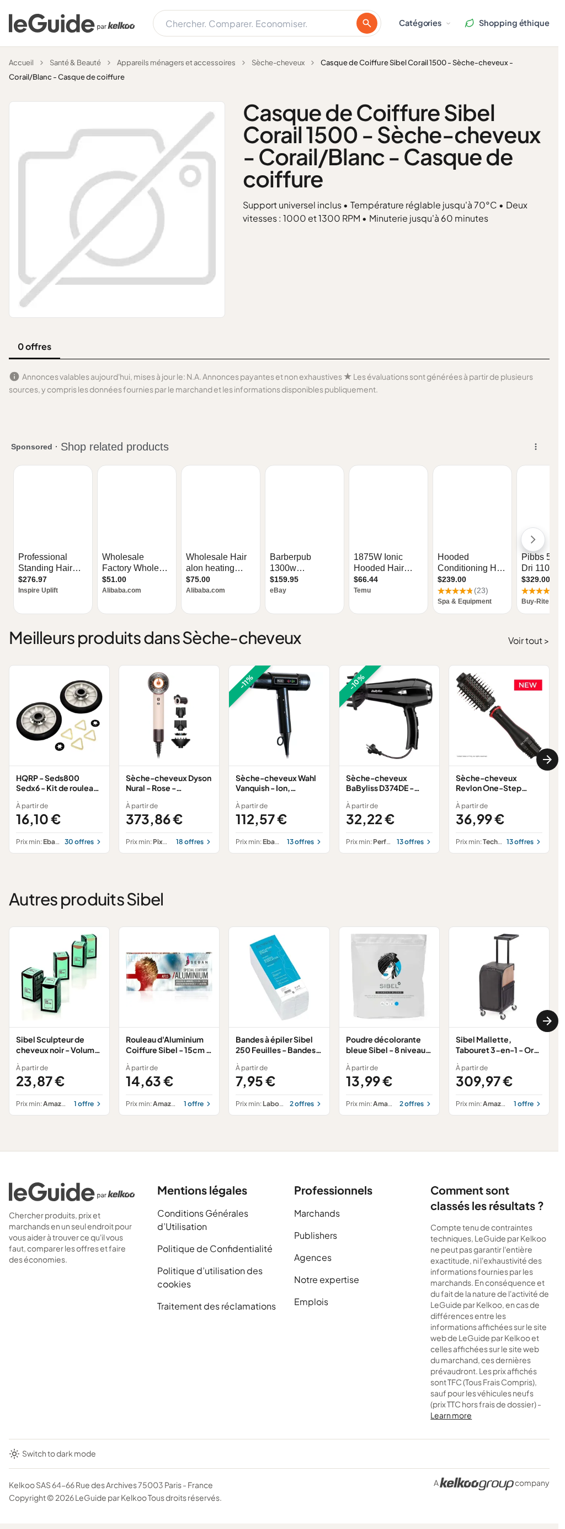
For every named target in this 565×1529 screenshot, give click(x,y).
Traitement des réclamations (216, 1306)
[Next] (547, 759)
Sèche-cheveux (278, 62)
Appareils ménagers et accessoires (176, 62)
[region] (279, 759)
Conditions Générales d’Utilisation (202, 1219)
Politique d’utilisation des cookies (210, 1277)
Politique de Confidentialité (215, 1248)
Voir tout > (529, 640)
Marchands (317, 1213)
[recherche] (366, 23)
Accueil (21, 62)
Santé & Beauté (75, 62)
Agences (313, 1257)
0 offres (34, 346)
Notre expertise (326, 1279)
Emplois (311, 1301)
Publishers (315, 1235)
